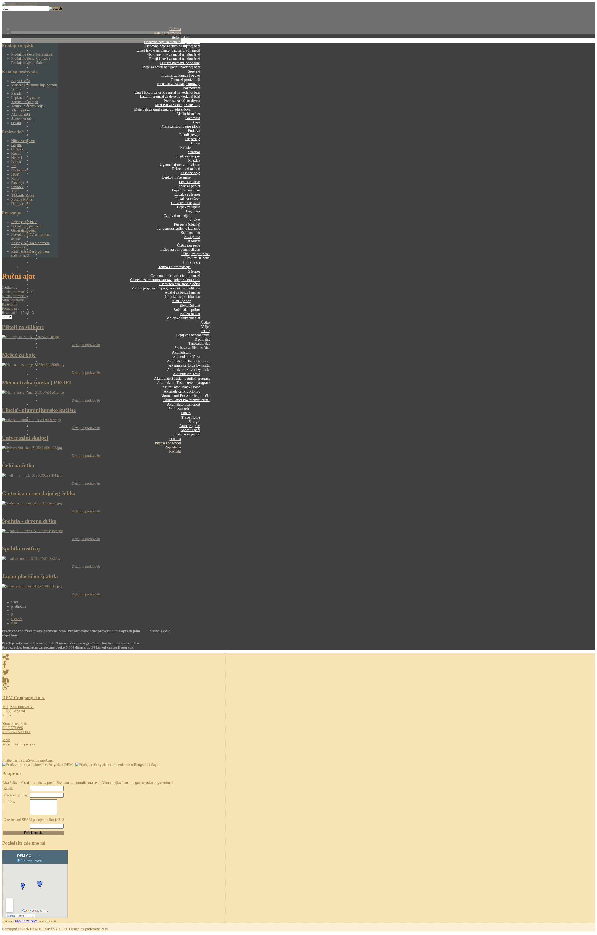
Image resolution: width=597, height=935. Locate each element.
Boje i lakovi (181, 37)
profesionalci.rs (96, 929)
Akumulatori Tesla (186, 374)
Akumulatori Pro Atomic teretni (186, 400)
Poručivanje (10, 308)
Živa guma (192, 237)
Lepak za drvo (189, 182)
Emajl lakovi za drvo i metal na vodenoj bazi (167, 92)
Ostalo (186, 413)
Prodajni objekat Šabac (28, 63)
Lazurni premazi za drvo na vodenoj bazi (170, 96)
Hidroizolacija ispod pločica (179, 284)
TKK (15, 191)
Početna (175, 29)
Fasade (185, 147)
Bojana (16, 145)
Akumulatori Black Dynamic (188, 361)
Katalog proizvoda (167, 33)
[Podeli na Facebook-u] (113, 664)
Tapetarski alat (199, 343)
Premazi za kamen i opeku (180, 75)
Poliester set (191, 262)
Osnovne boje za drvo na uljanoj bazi (172, 46)
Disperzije (192, 139)
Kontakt (175, 451)
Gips (196, 122)
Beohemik (18, 170)
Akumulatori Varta (186, 357)
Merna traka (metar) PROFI (36, 382)
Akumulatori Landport (183, 404)
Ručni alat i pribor (187, 310)
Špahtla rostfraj (21, 549)
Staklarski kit (190, 233)
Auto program (189, 426)
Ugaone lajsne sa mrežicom (180, 165)
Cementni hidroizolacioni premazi (175, 276)
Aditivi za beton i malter (182, 292)
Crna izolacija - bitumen (182, 297)
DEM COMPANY (26, 921)
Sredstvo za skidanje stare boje (177, 105)
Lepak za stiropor (187, 156)
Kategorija (9, 304)
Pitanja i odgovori (168, 443)
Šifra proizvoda (13, 300)
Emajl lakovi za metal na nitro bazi (174, 59)
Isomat (16, 162)
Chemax (17, 149)
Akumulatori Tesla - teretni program (183, 383)
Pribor (205, 331)
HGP (15, 174)
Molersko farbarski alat (183, 318)
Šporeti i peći (190, 430)
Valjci (205, 327)
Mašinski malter (188, 114)
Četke (205, 322)
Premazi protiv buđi (185, 80)
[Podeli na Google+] (113, 687)
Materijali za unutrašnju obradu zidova (162, 109)
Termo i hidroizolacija (174, 267)
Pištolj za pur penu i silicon (180, 249)
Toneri (195, 143)
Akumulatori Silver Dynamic (188, 370)
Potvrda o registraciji (26, 226)
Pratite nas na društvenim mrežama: (28, 760)
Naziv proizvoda (14, 296)
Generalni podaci (23, 230)
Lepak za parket (188, 186)
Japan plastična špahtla (30, 576)
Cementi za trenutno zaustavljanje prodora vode (165, 280)
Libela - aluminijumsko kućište (39, 410)
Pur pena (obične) (187, 224)
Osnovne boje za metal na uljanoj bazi (172, 42)
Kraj (14, 623)
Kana (15, 179)
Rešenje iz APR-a (24, 222)
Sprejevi (194, 71)
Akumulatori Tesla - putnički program (182, 378)
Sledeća (17, 619)
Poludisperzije (189, 135)
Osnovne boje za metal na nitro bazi (173, 54)
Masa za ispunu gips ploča (180, 126)
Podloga (194, 130)
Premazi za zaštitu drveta (182, 101)
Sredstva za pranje (186, 434)
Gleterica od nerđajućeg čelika (39, 493)
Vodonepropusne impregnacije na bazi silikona (166, 288)
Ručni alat (202, 339)
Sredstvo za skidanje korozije (178, 84)
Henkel (16, 158)
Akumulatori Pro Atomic (182, 391)
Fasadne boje (190, 173)
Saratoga (17, 183)
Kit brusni (192, 241)
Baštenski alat (190, 314)
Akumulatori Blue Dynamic (189, 365)
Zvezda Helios (22, 200)
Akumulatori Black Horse (181, 387)
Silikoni (194, 220)
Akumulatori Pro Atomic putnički (185, 396)
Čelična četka (18, 465)
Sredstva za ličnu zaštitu (192, 348)
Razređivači (191, 88)
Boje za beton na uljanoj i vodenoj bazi (171, 67)
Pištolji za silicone (196, 258)
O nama (175, 439)
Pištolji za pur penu (195, 254)
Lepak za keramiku (186, 190)
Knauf (16, 153)
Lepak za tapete (188, 207)
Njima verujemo (23, 141)
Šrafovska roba (179, 409)
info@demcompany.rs (18, 744)
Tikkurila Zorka (22, 195)
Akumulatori (181, 352)
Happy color (20, 204)
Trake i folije (190, 417)
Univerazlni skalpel (25, 438)
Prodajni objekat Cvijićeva (30, 58)
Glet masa (192, 118)
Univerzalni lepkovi (185, 203)
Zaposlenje (173, 447)
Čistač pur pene (188, 245)
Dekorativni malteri (186, 169)
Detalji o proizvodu (86, 345)
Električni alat (190, 305)
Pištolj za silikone (23, 327)
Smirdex (17, 187)
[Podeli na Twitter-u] (113, 672)
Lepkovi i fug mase (176, 177)
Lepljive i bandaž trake (193, 335)
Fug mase (193, 211)
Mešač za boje (19, 355)
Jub (13, 166)
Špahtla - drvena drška (29, 521)
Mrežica (194, 160)
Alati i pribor (181, 301)
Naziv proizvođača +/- (18, 292)
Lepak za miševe (187, 199)
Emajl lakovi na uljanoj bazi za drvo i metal (168, 50)
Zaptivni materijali (177, 216)
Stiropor (194, 152)
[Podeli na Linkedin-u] (113, 679)
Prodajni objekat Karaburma (32, 54)
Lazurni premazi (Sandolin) (180, 63)
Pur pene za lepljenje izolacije (178, 228)
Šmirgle (194, 422)
